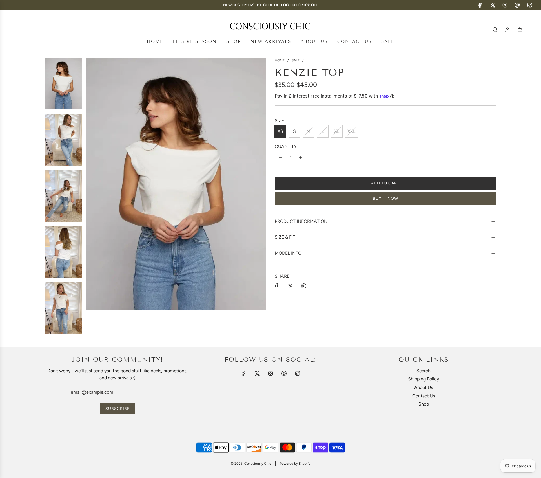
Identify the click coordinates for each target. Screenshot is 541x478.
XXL (351, 131)
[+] (300, 158)
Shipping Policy (423, 379)
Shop (423, 404)
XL (336, 131)
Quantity (286, 146)
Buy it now (385, 198)
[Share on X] (290, 286)
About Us (423, 387)
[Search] (495, 29)
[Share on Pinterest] (304, 286)
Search (423, 370)
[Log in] (507, 29)
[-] (280, 158)
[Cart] (520, 29)
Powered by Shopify (295, 464)
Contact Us (423, 395)
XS (280, 131)
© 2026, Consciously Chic (251, 464)
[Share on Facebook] (276, 286)
